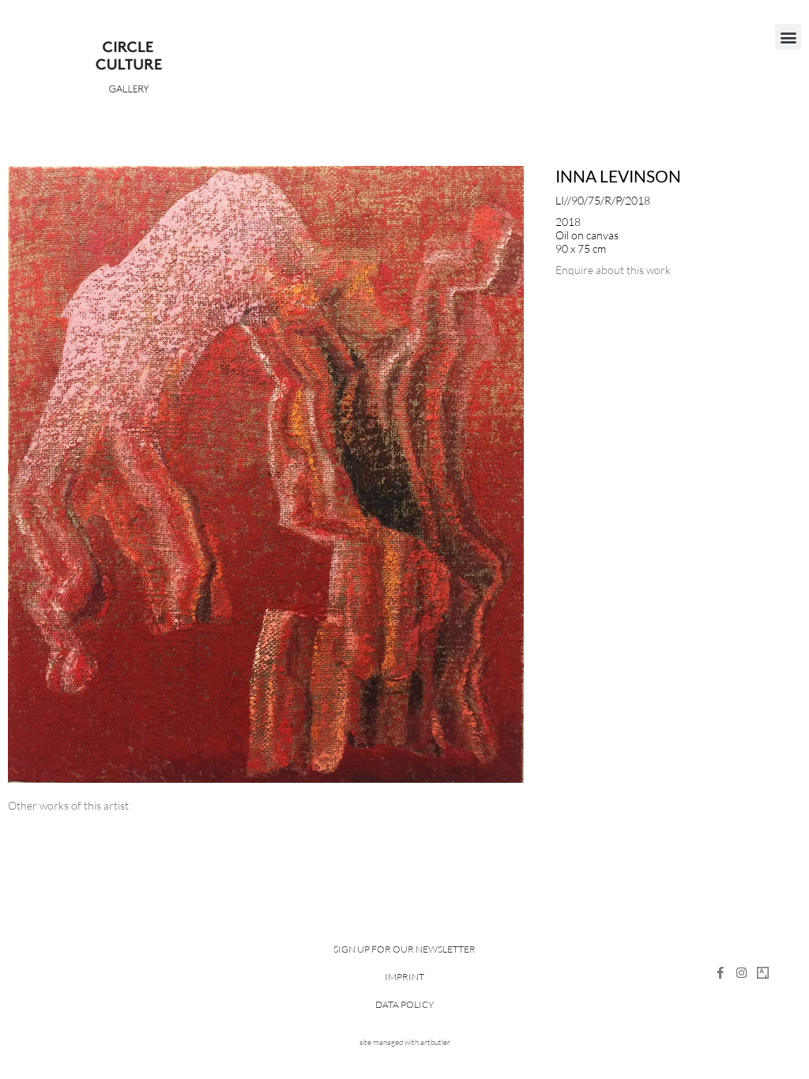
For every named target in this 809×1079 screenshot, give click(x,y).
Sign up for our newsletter (404, 949)
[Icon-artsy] (763, 973)
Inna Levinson (618, 176)
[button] (788, 37)
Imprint (404, 977)
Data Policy (404, 1004)
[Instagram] (741, 973)
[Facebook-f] (720, 973)
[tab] (68, 805)
